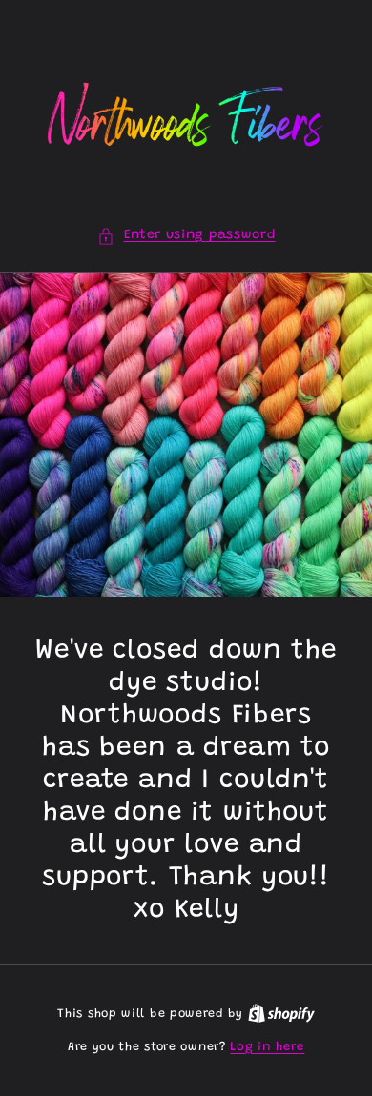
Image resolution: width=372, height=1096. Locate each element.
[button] (186, 236)
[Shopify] (281, 1013)
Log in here (267, 1047)
